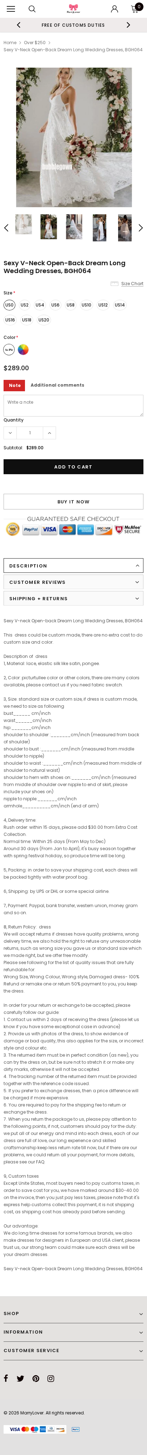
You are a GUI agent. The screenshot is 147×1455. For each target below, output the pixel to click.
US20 (44, 320)
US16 (10, 320)
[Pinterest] (35, 1378)
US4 (40, 305)
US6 (55, 305)
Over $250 (35, 43)
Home (10, 43)
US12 (103, 305)
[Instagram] (50, 1378)
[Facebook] (6, 1378)
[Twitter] (20, 1378)
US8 (71, 305)
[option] (73, 137)
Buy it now (73, 501)
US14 (120, 305)
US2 (25, 305)
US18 (26, 320)
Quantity (14, 420)
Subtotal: (13, 448)
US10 (86, 305)
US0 (9, 305)
